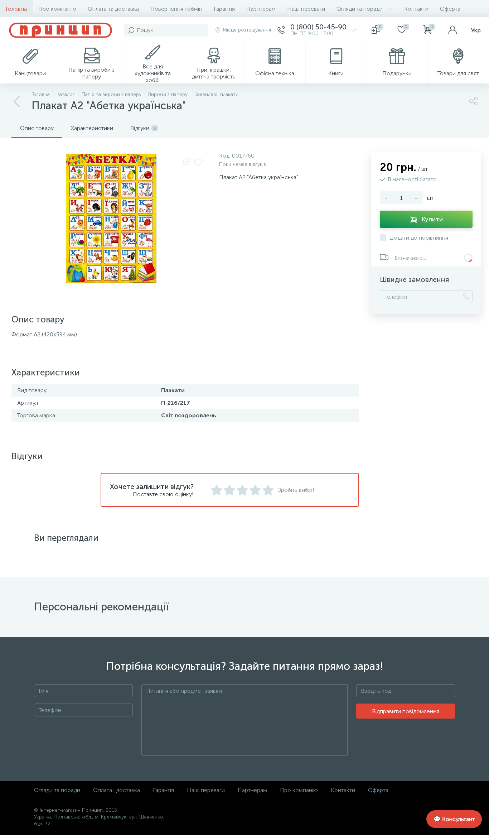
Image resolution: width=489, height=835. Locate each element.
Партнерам (261, 8)
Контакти (416, 8)
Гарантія (224, 8)
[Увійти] (452, 30)
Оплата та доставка (113, 8)
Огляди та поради (360, 8)
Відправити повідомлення (405, 711)
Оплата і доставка (116, 790)
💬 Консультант (454, 819)
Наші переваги (306, 8)
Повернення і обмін (176, 8)
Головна (16, 8)
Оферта (450, 8)
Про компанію (57, 8)
